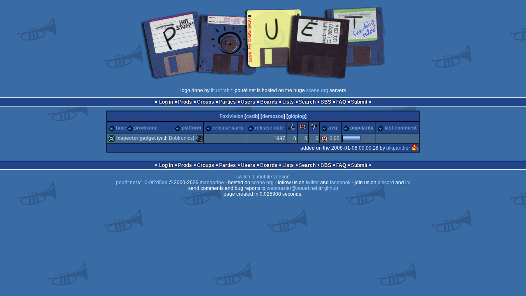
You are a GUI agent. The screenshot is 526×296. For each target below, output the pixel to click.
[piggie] (303, 129)
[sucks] (314, 129)
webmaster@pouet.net (292, 188)
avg (332, 128)
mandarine (212, 182)
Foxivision (231, 116)
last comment (401, 128)
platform (191, 128)
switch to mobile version (263, 177)
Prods (185, 102)
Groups (205, 102)
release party (228, 128)
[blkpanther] (414, 148)
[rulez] (291, 129)
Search (307, 102)
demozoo (273, 116)
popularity (362, 128)
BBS (326, 102)
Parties (227, 102)
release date (269, 128)
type (121, 128)
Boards (268, 102)
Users (248, 102)
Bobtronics (181, 138)
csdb (252, 116)
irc (408, 182)
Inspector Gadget (136, 138)
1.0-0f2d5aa (154, 182)
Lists (288, 102)
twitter (312, 182)
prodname (146, 128)
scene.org (317, 90)
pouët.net (126, 182)
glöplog (296, 116)
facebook (340, 182)
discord (386, 182)
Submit (359, 102)
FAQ (341, 102)
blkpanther (398, 148)
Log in (166, 102)
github (331, 188)
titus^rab (220, 90)
